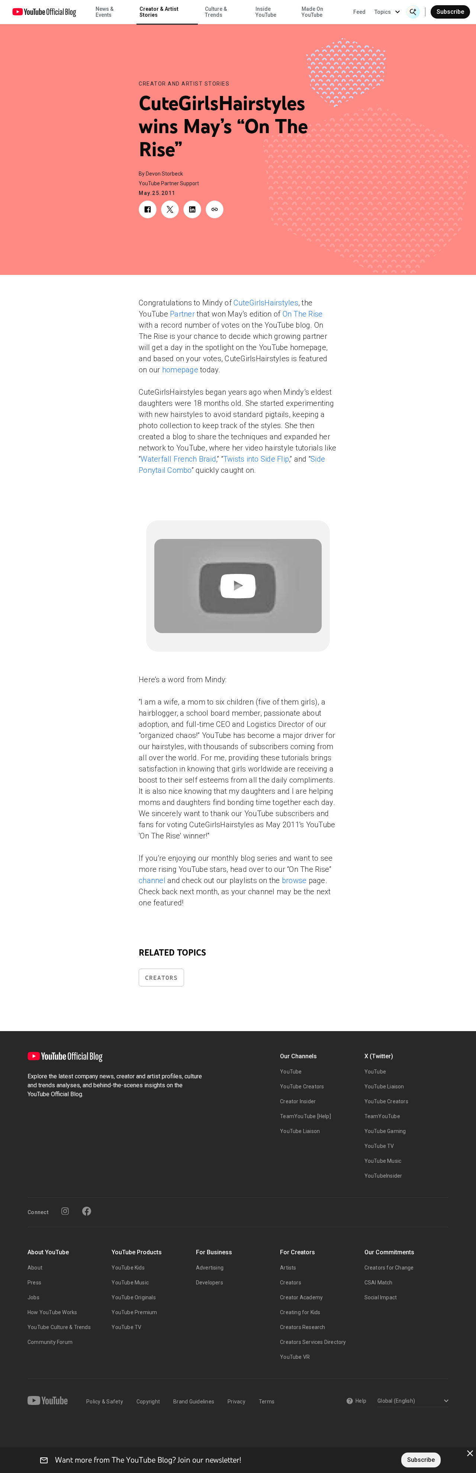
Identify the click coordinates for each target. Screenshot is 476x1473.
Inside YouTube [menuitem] (265, 12)
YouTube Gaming (385, 1131)
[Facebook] (86, 1211)
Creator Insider (298, 1101)
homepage (180, 369)
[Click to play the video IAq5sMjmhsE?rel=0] (238, 586)
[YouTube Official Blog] (44, 12)
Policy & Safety (104, 1402)
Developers (209, 1283)
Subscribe (450, 11)
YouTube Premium (134, 1312)
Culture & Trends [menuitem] (216, 12)
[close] (470, 1453)
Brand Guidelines (193, 1402)
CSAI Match (378, 1283)
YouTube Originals (133, 1297)
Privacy (236, 1402)
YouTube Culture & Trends (59, 1327)
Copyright (148, 1402)
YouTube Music (383, 1161)
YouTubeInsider (383, 1176)
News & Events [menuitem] (104, 12)
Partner (182, 313)
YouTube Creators (302, 1086)
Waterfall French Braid (178, 459)
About (35, 1268)
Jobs (33, 1297)
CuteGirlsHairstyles (266, 302)
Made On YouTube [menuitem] (312, 12)
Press (34, 1283)
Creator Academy (301, 1297)
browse (294, 880)
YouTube (291, 1072)
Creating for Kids (300, 1312)
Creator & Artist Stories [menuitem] (158, 12)
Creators (161, 977)
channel (152, 880)
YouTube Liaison (300, 1131)
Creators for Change (389, 1268)
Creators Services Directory (313, 1342)
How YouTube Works (52, 1312)
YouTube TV (379, 1146)
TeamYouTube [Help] (305, 1116)
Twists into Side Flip (256, 459)
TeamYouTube (382, 1116)
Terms (266, 1402)
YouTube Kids (128, 1268)
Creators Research (302, 1327)
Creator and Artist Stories (184, 84)
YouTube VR (295, 1357)
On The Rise (303, 313)
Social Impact (380, 1297)
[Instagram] (65, 1211)
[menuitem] (359, 12)
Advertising (209, 1268)
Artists (288, 1268)
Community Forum (50, 1342)
